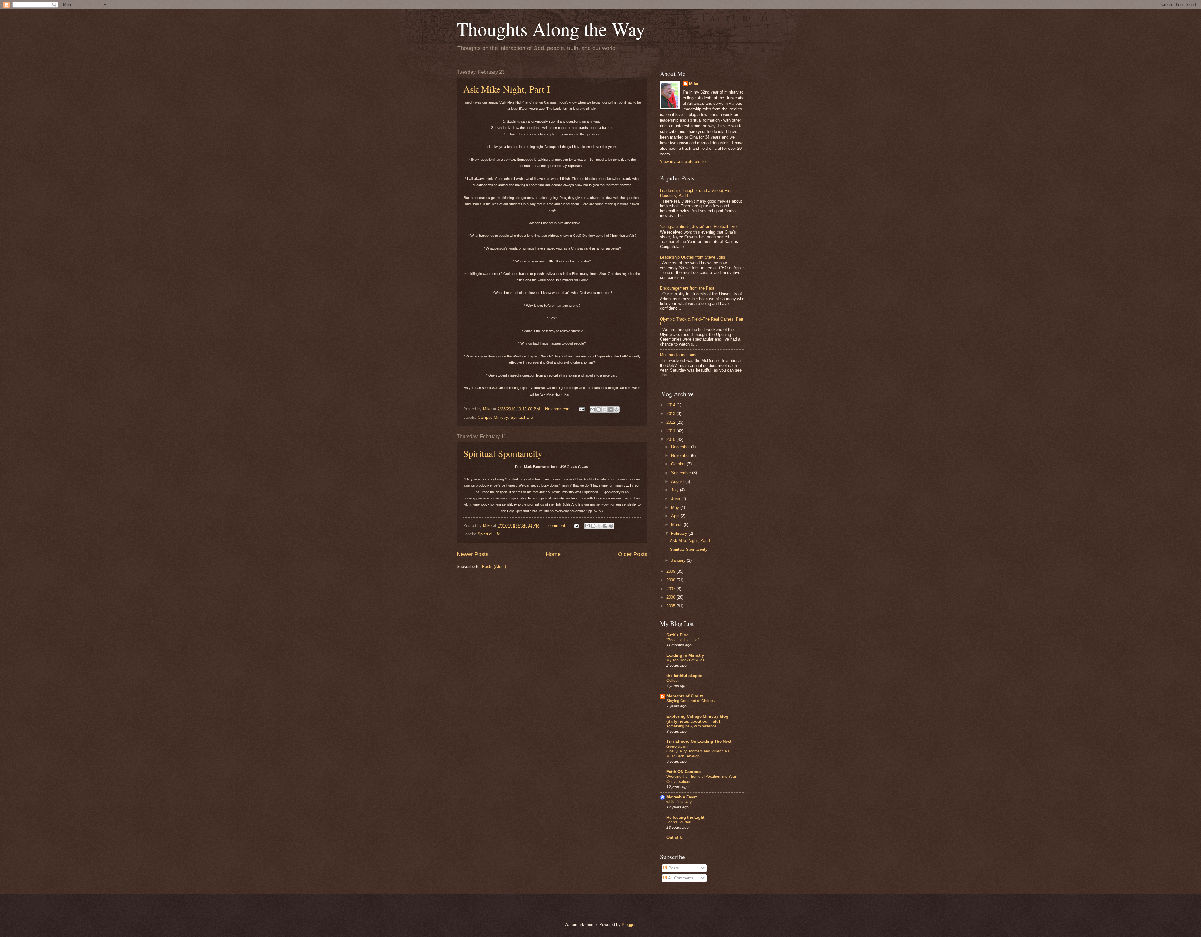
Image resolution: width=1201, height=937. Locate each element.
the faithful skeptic (684, 675)
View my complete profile (683, 161)
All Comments (680, 878)
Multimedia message (678, 354)
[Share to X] (604, 409)
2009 (671, 571)
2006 (671, 597)
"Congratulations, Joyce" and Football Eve (698, 226)
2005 (671, 606)
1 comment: (556, 525)
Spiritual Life (521, 417)
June (676, 498)
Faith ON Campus (683, 771)
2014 (671, 405)
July (675, 490)
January (679, 560)
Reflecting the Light (685, 817)
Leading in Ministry (685, 655)
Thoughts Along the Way (551, 28)
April (676, 516)
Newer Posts (473, 554)
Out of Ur (675, 837)
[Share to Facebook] (610, 409)
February (679, 533)
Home (553, 554)
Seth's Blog (677, 635)
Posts (673, 868)
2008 (671, 580)
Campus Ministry (493, 417)
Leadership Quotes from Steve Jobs (692, 257)
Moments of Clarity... (686, 696)
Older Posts (632, 554)
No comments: (559, 409)
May (675, 507)
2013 (671, 413)
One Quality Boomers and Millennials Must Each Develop (698, 753)
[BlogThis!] (598, 409)
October (679, 464)
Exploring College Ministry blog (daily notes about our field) (697, 719)
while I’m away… (680, 802)
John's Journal (678, 822)
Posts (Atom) (494, 566)
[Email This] (593, 409)
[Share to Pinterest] (616, 409)
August (678, 481)
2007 (671, 588)
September (681, 472)
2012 (671, 422)
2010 (671, 439)
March (677, 524)
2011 (671, 430)
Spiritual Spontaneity (502, 453)
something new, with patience (691, 726)
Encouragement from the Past (687, 288)
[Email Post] (581, 409)
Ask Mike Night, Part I (506, 89)
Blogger (628, 924)
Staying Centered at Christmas (692, 701)
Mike (693, 83)
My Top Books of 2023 (685, 660)
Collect (672, 680)
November (681, 455)
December (681, 446)
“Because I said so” (682, 640)
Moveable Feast (681, 797)
